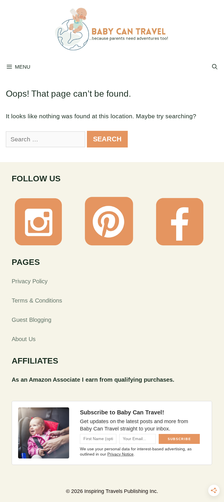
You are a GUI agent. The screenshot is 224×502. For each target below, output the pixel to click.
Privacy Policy (30, 281)
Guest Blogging (31, 320)
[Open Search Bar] (215, 67)
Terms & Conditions (37, 300)
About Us (24, 339)
